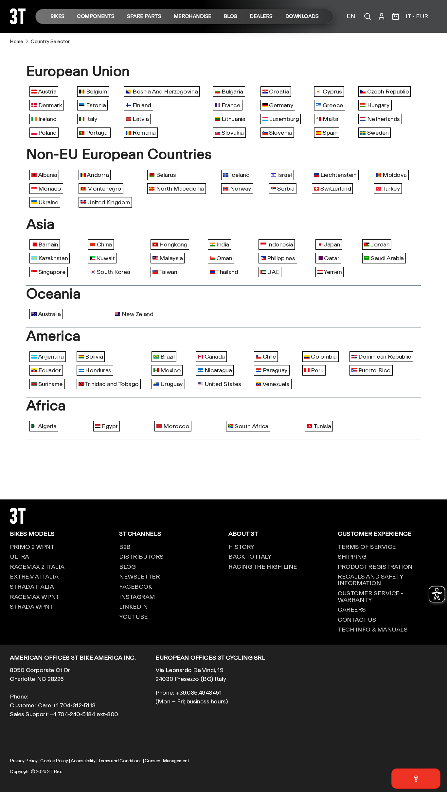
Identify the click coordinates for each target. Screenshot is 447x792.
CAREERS (352, 609)
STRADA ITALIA (32, 586)
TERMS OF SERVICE (367, 546)
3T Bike (54, 771)
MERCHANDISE (192, 16)
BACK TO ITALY (249, 556)
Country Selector (50, 41)
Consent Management (167, 760)
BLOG (230, 16)
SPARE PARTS (144, 16)
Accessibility (83, 760)
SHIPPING (352, 556)
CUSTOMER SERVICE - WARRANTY (370, 596)
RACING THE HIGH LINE (262, 566)
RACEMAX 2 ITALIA (37, 566)
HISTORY (241, 546)
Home (16, 41)
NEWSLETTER (139, 576)
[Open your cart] (396, 16)
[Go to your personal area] (381, 16)
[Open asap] (416, 778)
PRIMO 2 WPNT (32, 546)
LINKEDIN (133, 606)
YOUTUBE (133, 616)
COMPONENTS (96, 16)
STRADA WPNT (31, 606)
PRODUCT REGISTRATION (375, 566)
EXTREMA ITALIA (34, 576)
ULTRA (19, 556)
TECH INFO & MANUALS (372, 629)
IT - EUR (416, 16)
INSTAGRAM (137, 596)
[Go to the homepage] (18, 21)
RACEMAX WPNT (35, 596)
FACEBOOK (135, 586)
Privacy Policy (24, 760)
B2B (125, 546)
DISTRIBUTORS (141, 556)
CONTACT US (357, 619)
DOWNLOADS (302, 16)
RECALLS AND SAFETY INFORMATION (370, 579)
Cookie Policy (54, 760)
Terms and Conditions (120, 760)
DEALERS (261, 16)
